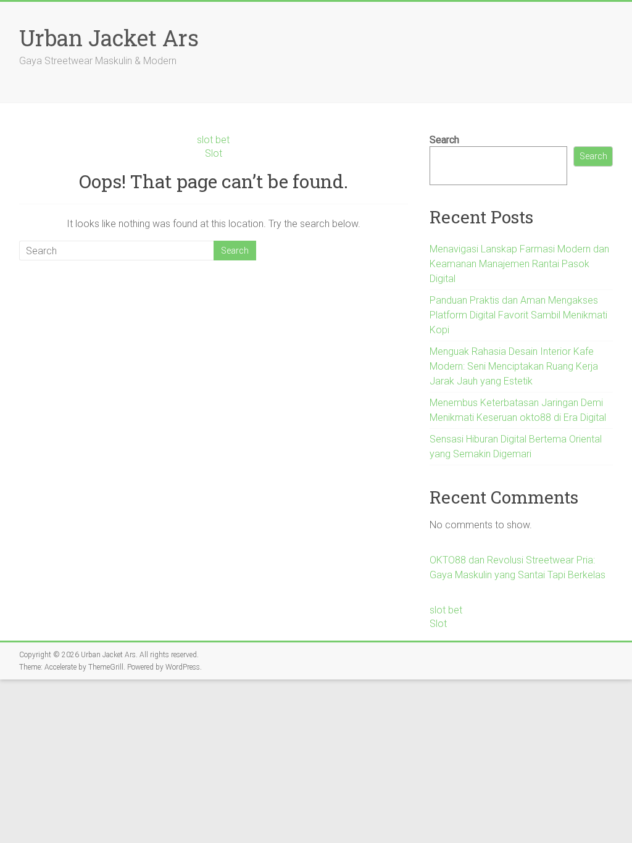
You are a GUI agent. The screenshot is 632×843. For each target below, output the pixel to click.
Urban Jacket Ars (109, 37)
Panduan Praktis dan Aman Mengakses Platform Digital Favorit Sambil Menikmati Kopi (518, 315)
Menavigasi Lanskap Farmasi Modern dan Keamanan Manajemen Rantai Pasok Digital (519, 263)
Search (444, 140)
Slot (213, 153)
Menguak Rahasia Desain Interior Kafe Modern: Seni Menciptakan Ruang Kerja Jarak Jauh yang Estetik (514, 366)
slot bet (213, 140)
